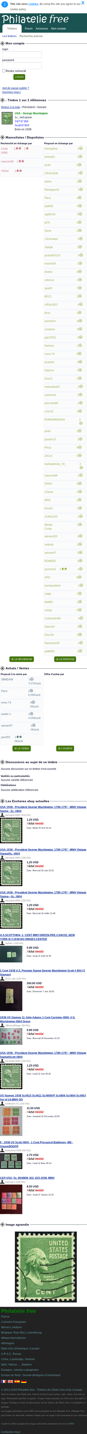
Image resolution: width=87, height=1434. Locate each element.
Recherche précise (31, 36)
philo (48, 431)
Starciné (50, 626)
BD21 (48, 296)
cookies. (33, 4)
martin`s (6, 714)
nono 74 (50, 354)
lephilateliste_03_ (55, 464)
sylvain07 (50, 552)
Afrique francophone (13, 1337)
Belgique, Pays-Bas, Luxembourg (21, 1332)
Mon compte (58, 28)
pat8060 (50, 651)
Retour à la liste (10, 107)
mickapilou (51, 148)
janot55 (5, 737)
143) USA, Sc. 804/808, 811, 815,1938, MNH (27, 1177)
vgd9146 (50, 214)
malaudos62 (52, 386)
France (5, 1316)
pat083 (49, 206)
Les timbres (9, 36)
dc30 (48, 165)
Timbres (12, 28)
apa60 (48, 288)
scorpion (50, 329)
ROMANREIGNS (55, 419)
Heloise (49, 345)
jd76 (47, 222)
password (8, 60)
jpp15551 (50, 337)
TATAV (5, 171)
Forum (29, 28)
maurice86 (51, 475)
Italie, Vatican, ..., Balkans (16, 1364)
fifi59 (47, 500)
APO (47, 577)
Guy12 (49, 378)
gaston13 (50, 439)
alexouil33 (51, 536)
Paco (48, 197)
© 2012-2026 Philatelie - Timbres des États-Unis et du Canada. (42, 1389)
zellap (48, 610)
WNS (71, 1424)
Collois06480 (53, 618)
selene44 (50, 395)
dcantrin (49, 362)
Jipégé (49, 247)
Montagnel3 (52, 189)
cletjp (48, 593)
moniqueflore (53, 585)
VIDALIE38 (51, 173)
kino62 (49, 508)
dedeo (48, 271)
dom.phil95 (51, 403)
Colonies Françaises (13, 1321)
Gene (48, 230)
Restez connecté (16, 71)
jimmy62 (50, 156)
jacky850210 (52, 255)
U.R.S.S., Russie (11, 1353)
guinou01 (50, 569)
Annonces (42, 28)
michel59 (50, 263)
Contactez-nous (10, 1432)
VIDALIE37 (51, 304)
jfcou (47, 312)
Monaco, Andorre (11, 1327)
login (5, 49)
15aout (49, 492)
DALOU (49, 634)
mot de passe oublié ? (15, 88)
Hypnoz (49, 370)
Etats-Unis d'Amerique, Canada (20, 1348)
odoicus (49, 280)
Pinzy (48, 447)
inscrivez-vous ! (11, 92)
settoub (49, 544)
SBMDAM (7, 679)
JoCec (48, 455)
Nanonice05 (52, 643)
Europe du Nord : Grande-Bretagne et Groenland (30, 1375)
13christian (51, 239)
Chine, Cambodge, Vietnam (18, 1359)
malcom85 (7, 161)
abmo (48, 181)
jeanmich (50, 321)
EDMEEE (50, 561)
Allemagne (7, 1343)
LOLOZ (49, 411)
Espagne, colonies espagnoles (20, 1369)
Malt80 (49, 602)
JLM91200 (51, 516)
